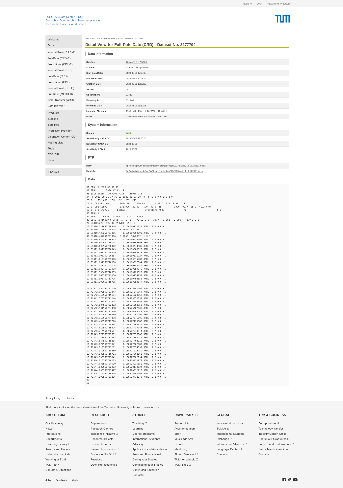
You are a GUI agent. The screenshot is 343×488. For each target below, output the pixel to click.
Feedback (61, 480)
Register (247, 3)
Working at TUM (55, 459)
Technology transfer (270, 428)
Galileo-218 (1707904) (136, 62)
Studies (139, 415)
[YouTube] (295, 480)
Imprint (70, 398)
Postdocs (96, 459)
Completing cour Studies (147, 464)
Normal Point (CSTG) (60, 88)
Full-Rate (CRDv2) (59, 58)
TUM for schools (184, 459)
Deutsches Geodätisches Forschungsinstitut (73, 20)
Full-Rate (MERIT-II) (60, 94)
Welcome (54, 39)
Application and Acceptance (149, 449)
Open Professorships (104, 464)
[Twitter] (289, 480)
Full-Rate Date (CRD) (111, 38)
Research (100, 415)
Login (260, 3)
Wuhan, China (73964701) (138, 67)
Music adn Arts (183, 438)
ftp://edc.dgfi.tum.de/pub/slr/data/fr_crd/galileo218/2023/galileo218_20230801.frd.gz (166, 166)
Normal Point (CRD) (59, 70)
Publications (53, 433)
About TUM (55, 415)
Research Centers (102, 428)
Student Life (182, 423)
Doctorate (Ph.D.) (102, 454)
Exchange (223, 438)
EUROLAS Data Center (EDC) (64, 16)
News (48, 428)
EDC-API (53, 154)
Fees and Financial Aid (146, 454)
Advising (137, 444)
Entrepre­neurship (269, 423)
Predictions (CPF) (58, 82)
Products (53, 112)
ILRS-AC (53, 172)
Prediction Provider (60, 130)
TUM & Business (272, 415)
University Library (56, 444)
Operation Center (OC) (62, 136)
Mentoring (180, 449)
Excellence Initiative (103, 433)
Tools (51, 148)
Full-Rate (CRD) (57, 76)
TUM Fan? (52, 464)
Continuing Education (145, 469)
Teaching (138, 423)
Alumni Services (184, 454)
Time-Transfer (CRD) (60, 99)
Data (51, 45)
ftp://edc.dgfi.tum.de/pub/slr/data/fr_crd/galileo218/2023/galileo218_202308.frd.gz (164, 171)
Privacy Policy (53, 398)
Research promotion (103, 449)
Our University (54, 423)
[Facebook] (284, 480)
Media (75, 480)
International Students (146, 438)
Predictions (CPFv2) (60, 64)
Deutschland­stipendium (273, 449)
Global (223, 415)
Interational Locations (230, 423)
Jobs (48, 480)
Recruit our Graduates (272, 438)
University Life (188, 415)
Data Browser (56, 105)
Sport (177, 433)
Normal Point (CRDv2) (61, 52)
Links (51, 160)
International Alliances (230, 444)
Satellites (53, 124)
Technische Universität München (65, 24)
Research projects (102, 438)
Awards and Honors (57, 449)
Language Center (228, 449)
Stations (53, 118)
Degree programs (143, 433)
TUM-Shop (181, 464)
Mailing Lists (55, 142)
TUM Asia (223, 428)
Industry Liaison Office (272, 433)
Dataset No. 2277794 (134, 38)
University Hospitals (57, 454)
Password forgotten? (279, 3)
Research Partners (102, 444)
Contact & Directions (58, 469)
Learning (138, 428)
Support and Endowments (274, 444)
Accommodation (184, 428)
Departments (53, 438)
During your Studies (144, 459)
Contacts (138, 475)
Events (178, 444)
